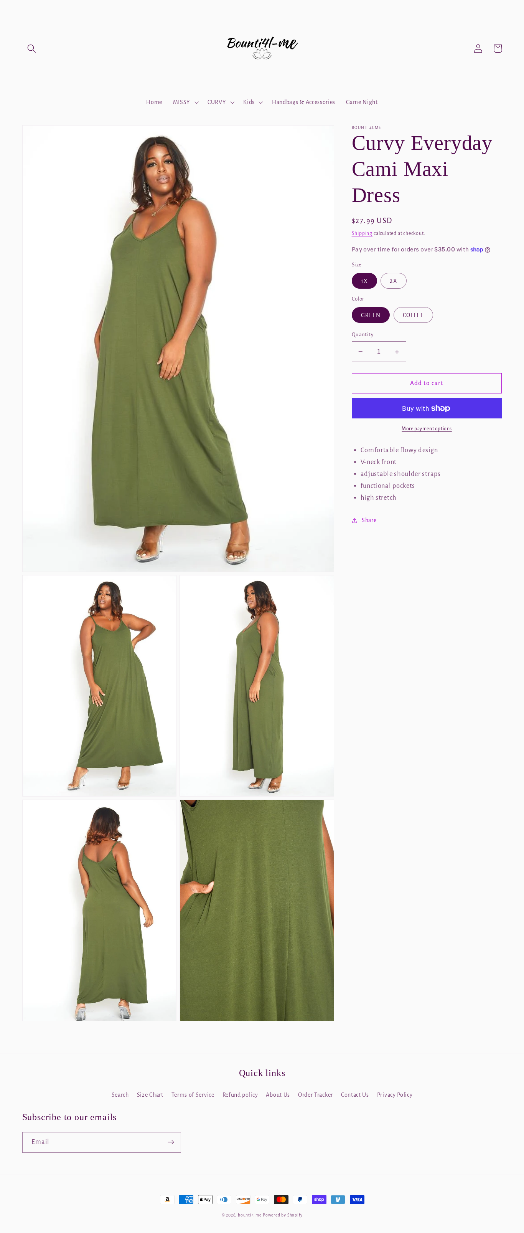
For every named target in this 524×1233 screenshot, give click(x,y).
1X (364, 281)
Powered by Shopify (283, 1215)
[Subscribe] (171, 1142)
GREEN (371, 315)
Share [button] (369, 520)
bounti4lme (250, 1215)
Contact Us (355, 1095)
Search (120, 1095)
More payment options (427, 428)
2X (393, 281)
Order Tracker (315, 1095)
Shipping (362, 233)
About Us (278, 1095)
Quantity (363, 334)
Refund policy (240, 1095)
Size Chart (150, 1095)
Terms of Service (192, 1095)
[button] (32, 48)
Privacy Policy (395, 1095)
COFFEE (413, 315)
